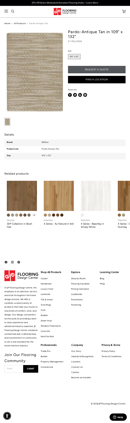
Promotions (77, 300)
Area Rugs (46, 305)
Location (75, 362)
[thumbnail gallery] (7, 122)
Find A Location (97, 79)
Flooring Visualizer (80, 284)
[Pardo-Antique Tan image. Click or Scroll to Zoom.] (34, 72)
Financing (76, 305)
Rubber (44, 315)
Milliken (77, 41)
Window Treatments (51, 326)
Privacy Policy (108, 351)
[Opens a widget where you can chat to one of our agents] (118, 417)
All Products (20, 23)
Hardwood (46, 284)
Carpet (44, 278)
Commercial (47, 367)
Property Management (52, 362)
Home (7, 23)
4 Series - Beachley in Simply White (92, 225)
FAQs (102, 284)
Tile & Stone (47, 300)
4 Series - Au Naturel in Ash (59, 223)
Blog (102, 278)
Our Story (76, 351)
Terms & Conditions (111, 356)
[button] (7, 416)
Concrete (45, 331)
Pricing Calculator (80, 289)
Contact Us (77, 367)
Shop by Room (78, 278)
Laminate (45, 294)
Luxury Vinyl (47, 289)
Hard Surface (47, 336)
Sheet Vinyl (46, 321)
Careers (75, 372)
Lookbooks (76, 294)
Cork (43, 310)
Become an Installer (81, 377)
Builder (44, 356)
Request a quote (96, 69)
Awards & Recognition (82, 356)
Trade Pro (45, 351)
